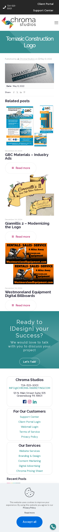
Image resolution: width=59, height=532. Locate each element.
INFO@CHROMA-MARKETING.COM (29, 388)
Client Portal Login (29, 421)
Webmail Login (29, 426)
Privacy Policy (29, 436)
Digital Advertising (29, 466)
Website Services (29, 451)
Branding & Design (30, 456)
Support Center (29, 416)
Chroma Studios (27, 59)
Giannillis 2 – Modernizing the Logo (27, 225)
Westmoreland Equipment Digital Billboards (28, 294)
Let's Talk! (29, 361)
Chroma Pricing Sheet (29, 471)
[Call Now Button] (53, 527)
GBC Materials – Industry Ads (26, 156)
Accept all (29, 522)
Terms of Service (29, 431)
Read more (30, 512)
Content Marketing (29, 461)
